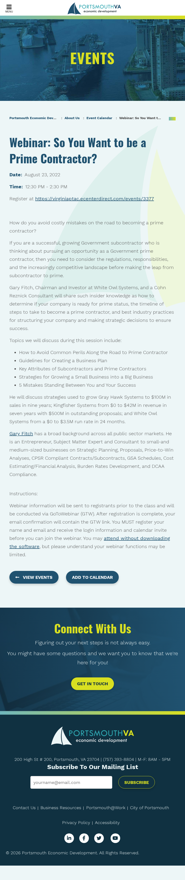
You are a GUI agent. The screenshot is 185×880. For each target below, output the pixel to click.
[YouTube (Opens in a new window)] (115, 838)
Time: (16, 186)
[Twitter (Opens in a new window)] (99, 838)
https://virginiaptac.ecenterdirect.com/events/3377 (94, 199)
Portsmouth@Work (105, 807)
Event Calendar (99, 118)
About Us (72, 118)
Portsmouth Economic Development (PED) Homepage (53, 118)
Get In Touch (92, 683)
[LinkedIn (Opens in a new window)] (69, 838)
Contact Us (24, 807)
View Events (38, 577)
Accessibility (107, 822)
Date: (15, 174)
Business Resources (60, 807)
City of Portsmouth (149, 807)
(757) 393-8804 (118, 759)
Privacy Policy (76, 822)
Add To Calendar (92, 577)
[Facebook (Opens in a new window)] (83, 838)
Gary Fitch (21, 433)
